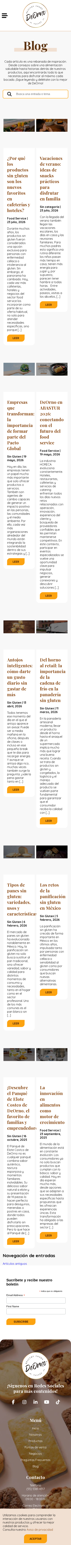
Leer (16, 338)
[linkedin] (35, 1402)
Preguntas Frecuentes (35, 1460)
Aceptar (35, 1538)
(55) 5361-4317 (35, 1489)
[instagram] (24, 1402)
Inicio (35, 1428)
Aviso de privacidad (40, 1529)
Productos (36, 1441)
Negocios (35, 1453)
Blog (36, 1466)
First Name (12, 1306)
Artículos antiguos (15, 1263)
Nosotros (35, 1434)
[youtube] (47, 1402)
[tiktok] (58, 1402)
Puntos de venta (35, 1447)
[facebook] (13, 1402)
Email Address (15, 1295)
